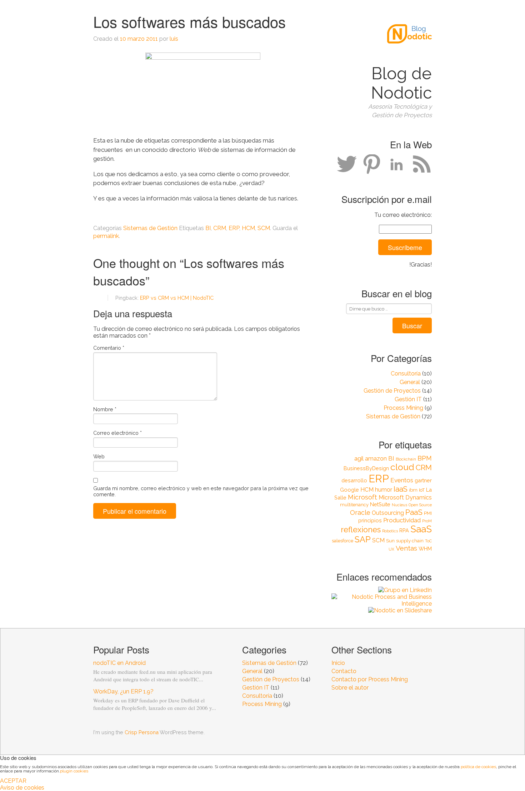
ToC (428, 541)
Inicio (338, 663)
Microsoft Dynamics (405, 497)
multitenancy (354, 504)
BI (391, 458)
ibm (413, 490)
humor (383, 489)
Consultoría (406, 373)
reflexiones (361, 529)
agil (359, 458)
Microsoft (362, 497)
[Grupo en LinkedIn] (381, 590)
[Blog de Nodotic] (409, 53)
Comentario (108, 348)
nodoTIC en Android (119, 663)
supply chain (410, 540)
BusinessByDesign (366, 468)
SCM (378, 540)
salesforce (342, 540)
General (410, 382)
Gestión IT (408, 399)
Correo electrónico (117, 433)
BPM (425, 458)
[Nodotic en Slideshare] (381, 610)
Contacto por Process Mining (369, 679)
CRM (424, 467)
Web (99, 456)
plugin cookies (74, 770)
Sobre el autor (350, 687)
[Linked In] (397, 164)
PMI (428, 513)
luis (174, 38)
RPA (404, 530)
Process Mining (403, 407)
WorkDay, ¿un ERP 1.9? (123, 691)
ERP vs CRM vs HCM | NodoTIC (177, 298)
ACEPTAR (13, 780)
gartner (423, 480)
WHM (425, 549)
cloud (402, 467)
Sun (390, 540)
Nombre (104, 409)
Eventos (401, 480)
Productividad (402, 520)
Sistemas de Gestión (393, 416)
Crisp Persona (142, 732)
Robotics (390, 531)
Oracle (360, 512)
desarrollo (354, 480)
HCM (367, 489)
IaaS (401, 489)
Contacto (343, 671)
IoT (422, 490)
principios (370, 520)
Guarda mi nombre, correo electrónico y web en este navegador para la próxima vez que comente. (201, 491)
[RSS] (422, 164)
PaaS (413, 512)
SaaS (421, 529)
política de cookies (478, 766)
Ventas (406, 548)
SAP (363, 539)
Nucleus (399, 505)
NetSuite (380, 504)
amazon (376, 458)
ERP (379, 478)
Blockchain (406, 459)
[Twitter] (347, 164)
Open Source (420, 505)
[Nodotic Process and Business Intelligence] (381, 600)
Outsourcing (388, 512)
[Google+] (372, 164)
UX (391, 549)
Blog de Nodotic (401, 83)
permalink (106, 236)
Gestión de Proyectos (392, 390)
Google (349, 490)
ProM (427, 521)
